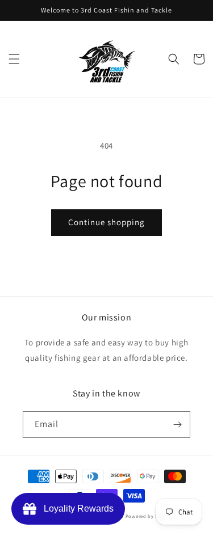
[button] (14, 59)
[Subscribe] (177, 424)
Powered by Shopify (150, 516)
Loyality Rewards (76, 508)
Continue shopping (106, 222)
